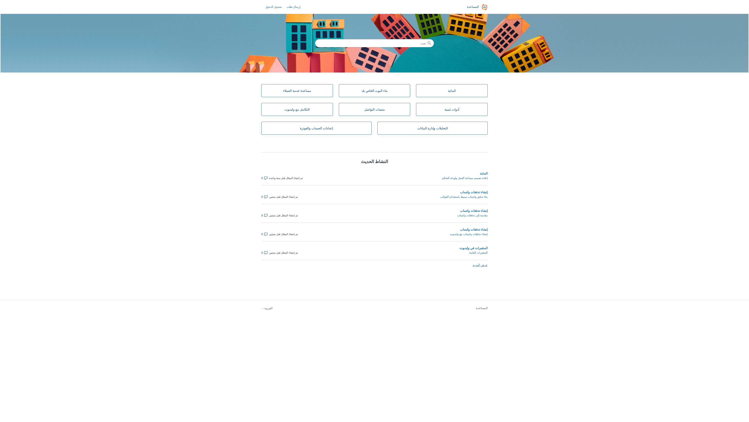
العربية (268, 308)
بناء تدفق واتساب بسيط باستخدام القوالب (464, 196)
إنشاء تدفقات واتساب (474, 192)
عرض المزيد (480, 265)
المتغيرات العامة (478, 252)
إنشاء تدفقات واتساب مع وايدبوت (469, 234)
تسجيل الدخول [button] (273, 6)
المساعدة (482, 308)
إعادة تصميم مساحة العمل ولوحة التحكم (465, 178)
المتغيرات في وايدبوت (474, 248)
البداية (484, 173)
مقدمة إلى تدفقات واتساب (472, 215)
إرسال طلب (293, 6)
